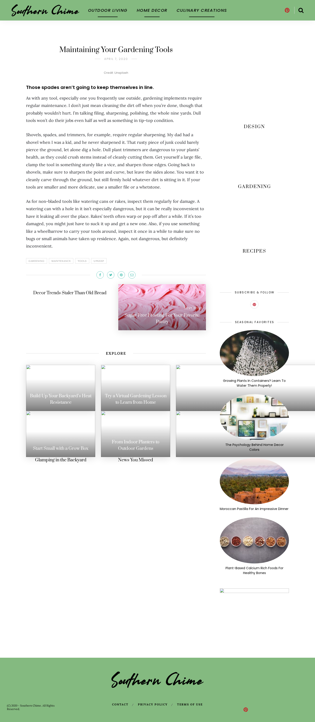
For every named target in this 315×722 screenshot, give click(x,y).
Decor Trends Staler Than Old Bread (70, 293)
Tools (82, 260)
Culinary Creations (202, 10)
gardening (37, 260)
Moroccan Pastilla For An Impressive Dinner (254, 509)
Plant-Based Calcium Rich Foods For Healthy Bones (254, 570)
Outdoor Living (108, 10)
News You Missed (135, 460)
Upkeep (99, 260)
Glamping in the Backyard (60, 460)
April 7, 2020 (116, 59)
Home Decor (152, 10)
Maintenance (61, 260)
